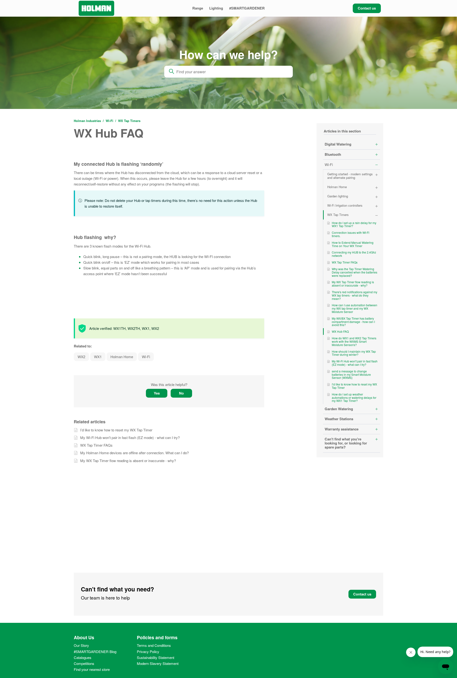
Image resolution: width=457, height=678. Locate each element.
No (181, 393)
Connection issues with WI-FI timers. (350, 234)
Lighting (216, 8)
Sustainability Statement (155, 657)
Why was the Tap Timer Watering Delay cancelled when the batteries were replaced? (354, 272)
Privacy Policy (148, 651)
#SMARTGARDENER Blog (95, 651)
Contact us (367, 8)
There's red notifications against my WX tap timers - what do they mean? (354, 295)
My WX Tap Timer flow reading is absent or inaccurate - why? (353, 283)
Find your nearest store (92, 669)
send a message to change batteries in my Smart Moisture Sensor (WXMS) (351, 374)
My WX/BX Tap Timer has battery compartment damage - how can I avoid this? (353, 321)
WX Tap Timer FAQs (345, 262)
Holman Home (121, 356)
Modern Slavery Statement (158, 663)
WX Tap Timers (129, 120)
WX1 (98, 356)
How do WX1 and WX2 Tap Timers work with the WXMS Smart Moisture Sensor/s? (354, 341)
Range (197, 8)
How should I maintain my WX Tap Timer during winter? (354, 353)
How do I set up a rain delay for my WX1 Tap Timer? (354, 224)
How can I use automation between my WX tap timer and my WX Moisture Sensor (354, 308)
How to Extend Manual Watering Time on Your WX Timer (352, 244)
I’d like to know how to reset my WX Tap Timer (354, 386)
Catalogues (82, 657)
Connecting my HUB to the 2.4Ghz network (354, 254)
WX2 (81, 356)
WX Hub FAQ (340, 331)
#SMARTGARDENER (247, 8)
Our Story (81, 645)
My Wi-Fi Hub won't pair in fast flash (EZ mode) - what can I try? (355, 362)
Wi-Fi (110, 120)
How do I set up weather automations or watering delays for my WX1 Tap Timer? (354, 397)
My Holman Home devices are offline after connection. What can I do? (134, 453)
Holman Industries (87, 120)
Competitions (84, 663)
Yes (157, 393)
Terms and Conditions (154, 645)
